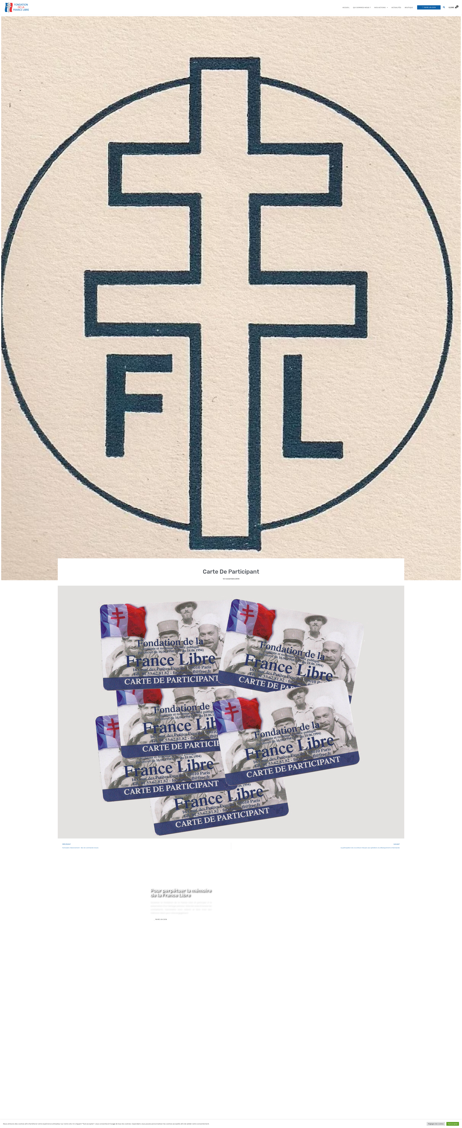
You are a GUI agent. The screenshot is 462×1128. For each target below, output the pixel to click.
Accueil (346, 7)
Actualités (396, 7)
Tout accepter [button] (453, 1124)
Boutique (409, 7)
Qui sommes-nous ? (362, 7)
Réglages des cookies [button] (436, 1124)
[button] (387, 7)
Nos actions (380, 7)
